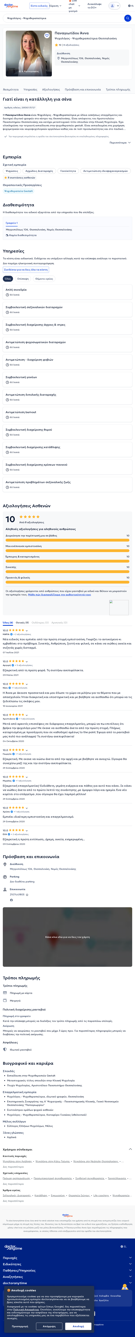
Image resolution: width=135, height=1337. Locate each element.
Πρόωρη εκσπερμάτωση (17, 1178)
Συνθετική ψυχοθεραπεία (90, 1178)
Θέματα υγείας (44, 278)
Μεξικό (94, 1295)
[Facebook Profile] (11, 899)
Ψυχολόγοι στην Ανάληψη (17, 1161)
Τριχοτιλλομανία (117, 1178)
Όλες (8, 278)
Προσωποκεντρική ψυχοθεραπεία (53, 1178)
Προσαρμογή (20, 1326)
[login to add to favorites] (47, 35)
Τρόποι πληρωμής (118, 89)
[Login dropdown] (114, 5)
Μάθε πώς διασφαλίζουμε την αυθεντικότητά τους (59, 594)
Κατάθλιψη (41, 1195)
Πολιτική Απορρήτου (26, 1309)
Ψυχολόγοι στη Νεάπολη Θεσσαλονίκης (96, 1161)
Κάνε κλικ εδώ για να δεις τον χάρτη (67, 937)
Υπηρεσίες (30, 89)
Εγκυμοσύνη (58, 1195)
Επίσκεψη (23, 278)
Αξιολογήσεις (51, 89)
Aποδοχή (78, 1326)
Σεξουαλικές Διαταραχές (17, 1195)
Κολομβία (104, 1295)
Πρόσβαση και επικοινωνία (83, 89)
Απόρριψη (49, 1326)
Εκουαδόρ (116, 1295)
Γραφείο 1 (12, 222)
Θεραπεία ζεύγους (79, 1195)
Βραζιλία (104, 1300)
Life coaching (101, 1195)
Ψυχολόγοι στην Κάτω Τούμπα (53, 1161)
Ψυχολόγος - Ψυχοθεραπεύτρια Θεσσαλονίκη (86, 38)
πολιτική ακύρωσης (31, 1034)
